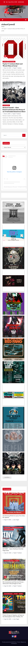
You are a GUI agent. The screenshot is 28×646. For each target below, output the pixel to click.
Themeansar (14, 643)
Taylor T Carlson (17, 68)
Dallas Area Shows (8, 494)
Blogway (23, 642)
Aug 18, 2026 (7, 586)
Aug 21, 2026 (7, 519)
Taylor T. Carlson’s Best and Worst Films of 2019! (13, 65)
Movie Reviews (12, 61)
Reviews (21, 494)
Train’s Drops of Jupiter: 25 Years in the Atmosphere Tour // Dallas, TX (13, 615)
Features (5, 61)
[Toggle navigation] (25, 20)
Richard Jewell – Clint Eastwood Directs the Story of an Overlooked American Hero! (14, 110)
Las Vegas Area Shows (8, 560)
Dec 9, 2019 (7, 113)
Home (2, 26)
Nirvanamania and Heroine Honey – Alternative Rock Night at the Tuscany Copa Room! (14, 583)
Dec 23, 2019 (7, 68)
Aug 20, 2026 (8, 552)
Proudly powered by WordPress (9, 642)
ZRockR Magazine (8, 186)
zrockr (15, 186)
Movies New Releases (8, 529)
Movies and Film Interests (17, 527)
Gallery (15, 494)
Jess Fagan (16, 519)
